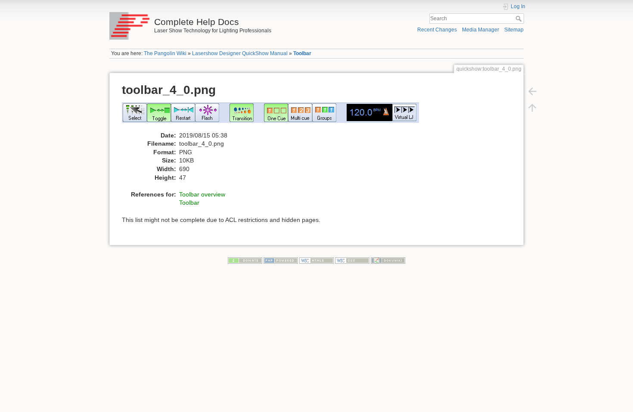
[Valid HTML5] (316, 260)
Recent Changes (437, 30)
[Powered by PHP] (281, 260)
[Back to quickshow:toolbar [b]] (532, 91)
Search (519, 19)
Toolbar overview (202, 194)
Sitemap (514, 30)
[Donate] (245, 260)
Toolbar (302, 53)
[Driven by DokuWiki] (388, 260)
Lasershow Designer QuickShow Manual (240, 53)
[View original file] (275, 116)
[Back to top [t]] (532, 108)
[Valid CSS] (352, 260)
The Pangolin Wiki (165, 53)
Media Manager (480, 30)
